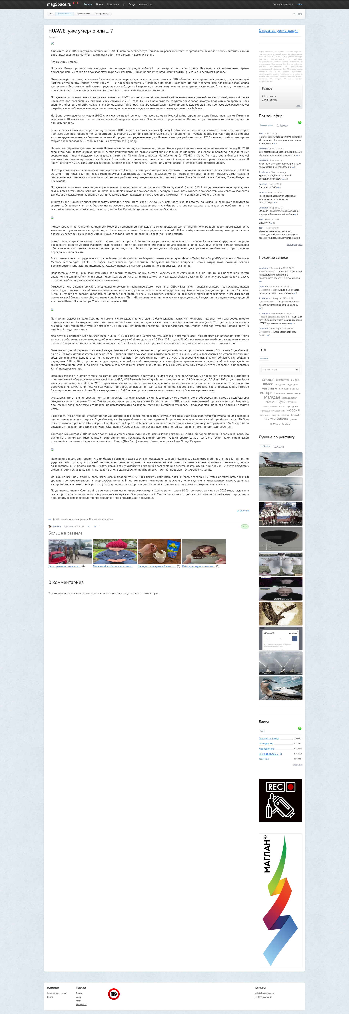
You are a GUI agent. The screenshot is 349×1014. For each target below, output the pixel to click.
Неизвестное (266, 748)
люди (297, 393)
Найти (299, 14)
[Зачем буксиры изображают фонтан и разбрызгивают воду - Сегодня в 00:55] (280, 663)
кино (290, 393)
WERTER (263, 148)
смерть (275, 415)
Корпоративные (102, 14)
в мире (295, 379)
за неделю (279, 446)
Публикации (282, 125)
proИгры (264, 758)
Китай (56, 519)
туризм (293, 419)
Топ (261, 731)
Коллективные (64, 14)
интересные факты (289, 388)
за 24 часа (265, 446)
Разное (267, 88)
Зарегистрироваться (283, 4)
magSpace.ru (59, 4)
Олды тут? (264, 223)
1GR (261, 133)
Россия (293, 410)
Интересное (266, 743)
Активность (145, 4)
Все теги (264, 358)
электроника (81, 519)
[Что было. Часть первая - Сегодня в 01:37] (280, 614)
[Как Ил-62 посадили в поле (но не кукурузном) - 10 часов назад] (280, 464)
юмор (286, 423)
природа (265, 410)
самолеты (265, 415)
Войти (299, 4)
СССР (295, 415)
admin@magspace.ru (264, 993)
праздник (292, 406)
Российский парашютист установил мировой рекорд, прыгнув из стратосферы (277, 199)
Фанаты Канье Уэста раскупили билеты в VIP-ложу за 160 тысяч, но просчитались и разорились (280, 140)
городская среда (283, 384)
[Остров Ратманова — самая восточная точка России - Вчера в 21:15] (280, 489)
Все (51, 14)
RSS (298, 106)
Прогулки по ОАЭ (268, 187)
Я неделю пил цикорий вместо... (157, 566)
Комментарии (266, 125)
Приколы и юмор (269, 738)
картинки (281, 393)
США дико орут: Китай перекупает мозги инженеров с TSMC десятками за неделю (280, 320)
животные (269, 388)
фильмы (275, 423)
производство (105, 519)
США (266, 419)
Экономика (264, 290)
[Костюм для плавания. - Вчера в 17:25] (280, 564)
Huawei (93, 519)
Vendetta (263, 207)
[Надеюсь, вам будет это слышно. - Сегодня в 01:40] (280, 589)
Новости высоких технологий (274, 317)
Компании (113, 4)
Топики (88, 4)
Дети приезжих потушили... (65, 566)
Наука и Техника (267, 271)
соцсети (285, 415)
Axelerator (264, 172)
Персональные (83, 14)
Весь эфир (292, 244)
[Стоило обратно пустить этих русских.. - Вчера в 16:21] (280, 514)
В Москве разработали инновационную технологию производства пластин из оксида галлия (280, 274)
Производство (266, 301)
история (267, 392)
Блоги (99, 4)
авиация (268, 379)
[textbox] (281, 369)
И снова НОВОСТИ (270, 753)
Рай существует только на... (198, 566)
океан (282, 406)
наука (281, 401)
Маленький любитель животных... (113, 566)
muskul (262, 184)
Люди (132, 4)
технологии (279, 419)
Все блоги (297, 765)
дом (296, 384)
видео (268, 384)
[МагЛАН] (280, 821)
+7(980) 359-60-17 (263, 997)
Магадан (272, 397)
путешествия (278, 410)
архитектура (282, 380)
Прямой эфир (270, 115)
